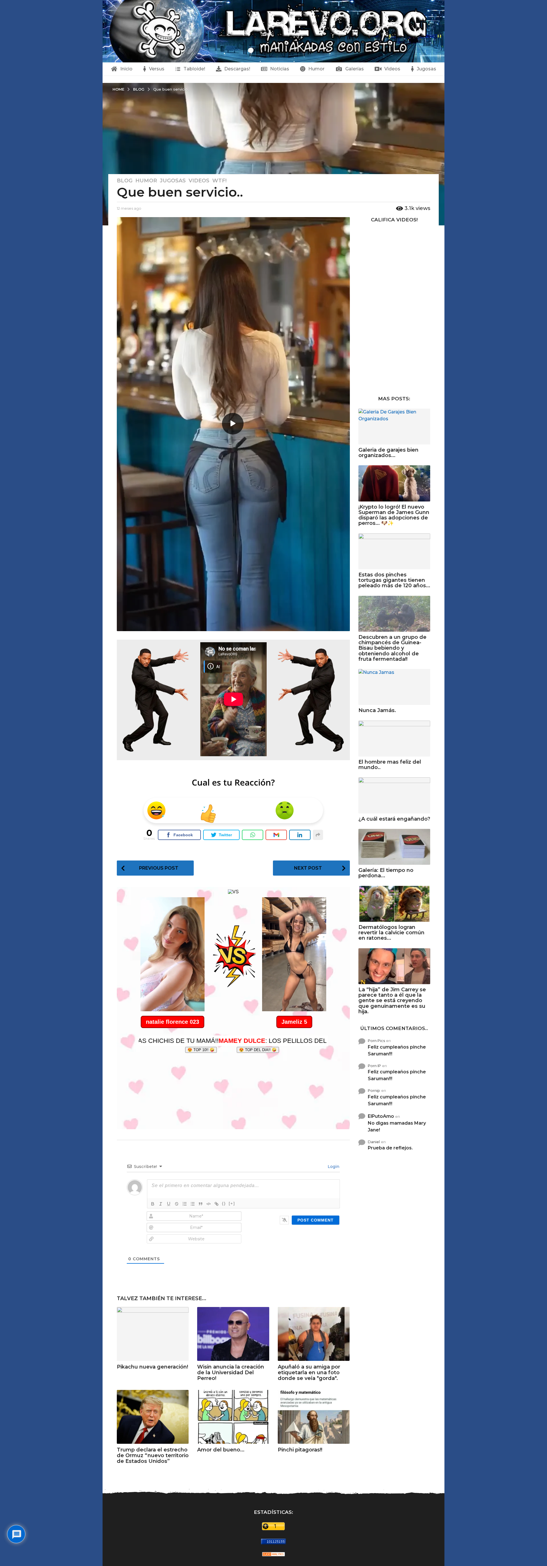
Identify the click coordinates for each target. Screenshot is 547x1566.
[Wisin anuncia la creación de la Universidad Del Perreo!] (233, 1334)
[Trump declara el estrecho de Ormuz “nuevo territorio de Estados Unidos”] (153, 1417)
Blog (124, 180)
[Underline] (169, 1203)
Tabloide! (194, 69)
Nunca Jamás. (377, 710)
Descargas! (237, 69)
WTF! (219, 180)
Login (332, 1166)
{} (224, 1203)
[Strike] (177, 1203)
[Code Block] (209, 1203)
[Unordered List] (193, 1203)
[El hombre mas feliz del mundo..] (394, 739)
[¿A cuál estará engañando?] (394, 795)
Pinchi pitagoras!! (300, 1450)
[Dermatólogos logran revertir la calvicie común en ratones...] (394, 904)
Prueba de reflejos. (390, 1148)
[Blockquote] (201, 1203)
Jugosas (426, 69)
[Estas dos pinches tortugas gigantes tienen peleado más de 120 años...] (394, 551)
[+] (232, 1203)
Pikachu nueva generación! (152, 1367)
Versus (156, 69)
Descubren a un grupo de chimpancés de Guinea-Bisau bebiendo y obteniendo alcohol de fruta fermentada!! (392, 648)
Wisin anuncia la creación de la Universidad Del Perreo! (230, 1372)
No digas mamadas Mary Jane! (397, 1126)
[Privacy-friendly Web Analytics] (273, 1554)
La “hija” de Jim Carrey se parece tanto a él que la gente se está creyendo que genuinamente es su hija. (392, 1000)
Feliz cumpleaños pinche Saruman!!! (397, 1050)
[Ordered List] (185, 1203)
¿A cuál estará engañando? (394, 819)
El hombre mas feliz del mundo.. (389, 764)
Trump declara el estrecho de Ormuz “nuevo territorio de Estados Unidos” (153, 1455)
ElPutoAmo (381, 1116)
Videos (392, 69)
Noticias (279, 69)
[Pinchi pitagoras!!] (314, 1417)
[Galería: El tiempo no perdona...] (394, 847)
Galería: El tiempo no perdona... (385, 873)
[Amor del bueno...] (233, 1417)
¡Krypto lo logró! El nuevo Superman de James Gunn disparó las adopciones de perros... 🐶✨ (393, 515)
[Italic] (161, 1203)
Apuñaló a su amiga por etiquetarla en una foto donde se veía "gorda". (309, 1372)
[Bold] (153, 1203)
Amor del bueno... (220, 1450)
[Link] (217, 1203)
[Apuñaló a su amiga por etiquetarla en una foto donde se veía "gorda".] (314, 1334)
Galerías (354, 69)
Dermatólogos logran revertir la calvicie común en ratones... (391, 932)
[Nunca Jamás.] (394, 687)
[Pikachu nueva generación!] (153, 1334)
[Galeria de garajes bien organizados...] (394, 426)
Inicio (126, 69)
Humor (316, 69)
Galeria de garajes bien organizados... (388, 452)
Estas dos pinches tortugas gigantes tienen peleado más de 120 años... (394, 580)
